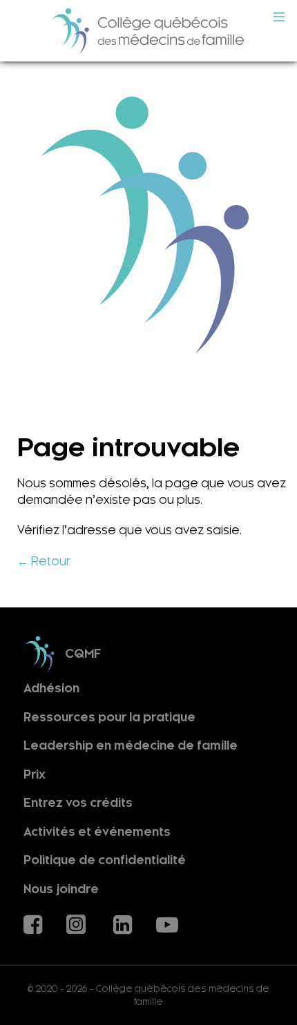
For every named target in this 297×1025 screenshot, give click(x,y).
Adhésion (51, 688)
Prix (34, 774)
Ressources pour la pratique (109, 716)
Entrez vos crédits (78, 803)
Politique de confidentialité (104, 860)
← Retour (43, 561)
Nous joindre (61, 889)
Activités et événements (97, 832)
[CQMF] (148, 31)
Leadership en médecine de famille (130, 745)
